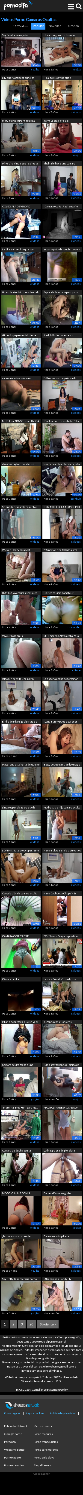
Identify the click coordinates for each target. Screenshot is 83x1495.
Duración (73, 26)
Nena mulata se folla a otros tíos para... (62, 851)
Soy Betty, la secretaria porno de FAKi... (19, 1279)
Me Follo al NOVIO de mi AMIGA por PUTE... (20, 421)
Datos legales (12, 1413)
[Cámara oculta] (21, 996)
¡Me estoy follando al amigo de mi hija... (61, 1065)
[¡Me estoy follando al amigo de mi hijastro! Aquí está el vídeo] (62, 1081)
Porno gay (10, 1441)
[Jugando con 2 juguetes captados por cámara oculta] (62, 1039)
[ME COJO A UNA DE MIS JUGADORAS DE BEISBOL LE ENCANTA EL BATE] (21, 1210)
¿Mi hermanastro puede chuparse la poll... (16, 1237)
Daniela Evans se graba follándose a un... (57, 1194)
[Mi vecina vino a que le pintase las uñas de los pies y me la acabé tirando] (21, 180)
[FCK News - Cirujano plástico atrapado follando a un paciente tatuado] (62, 953)
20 (31, 1324)
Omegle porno (13, 1434)
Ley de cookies (35, 1413)
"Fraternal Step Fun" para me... (20, 1107)
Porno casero (12, 1457)
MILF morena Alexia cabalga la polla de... (61, 636)
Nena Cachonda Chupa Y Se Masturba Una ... (60, 894)
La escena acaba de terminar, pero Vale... (61, 679)
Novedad (55, 26)
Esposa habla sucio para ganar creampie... (61, 293)
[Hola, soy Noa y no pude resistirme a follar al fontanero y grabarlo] (62, 95)
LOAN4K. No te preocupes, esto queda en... (20, 851)
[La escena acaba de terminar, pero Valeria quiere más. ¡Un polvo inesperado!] (62, 695)
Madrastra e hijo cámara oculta (62, 807)
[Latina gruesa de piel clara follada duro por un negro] (62, 1167)
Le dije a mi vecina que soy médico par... (18, 250)
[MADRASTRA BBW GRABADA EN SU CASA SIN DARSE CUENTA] (62, 1124)
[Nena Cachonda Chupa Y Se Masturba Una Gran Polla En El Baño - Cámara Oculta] (62, 910)
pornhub (76, 498)
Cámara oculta (10, 979)
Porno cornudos (14, 1465)
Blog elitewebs (43, 1465)
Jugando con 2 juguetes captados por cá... (58, 1022)
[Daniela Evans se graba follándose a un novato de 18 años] (62, 1210)
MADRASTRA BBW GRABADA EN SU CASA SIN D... (61, 1108)
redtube (76, 670)
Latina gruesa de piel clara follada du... (59, 1151)
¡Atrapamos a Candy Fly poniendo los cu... (57, 1279)
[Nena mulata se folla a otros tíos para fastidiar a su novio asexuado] (62, 867)
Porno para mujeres (46, 1449)
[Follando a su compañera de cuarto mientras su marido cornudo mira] (62, 395)
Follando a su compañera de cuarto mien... (60, 378)
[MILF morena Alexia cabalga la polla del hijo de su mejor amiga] (62, 653)
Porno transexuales (46, 1441)
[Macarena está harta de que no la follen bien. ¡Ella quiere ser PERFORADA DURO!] (21, 781)
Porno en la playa (44, 1457)
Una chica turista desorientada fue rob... (20, 293)
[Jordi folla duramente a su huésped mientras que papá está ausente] (62, 352)
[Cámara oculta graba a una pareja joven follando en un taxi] (21, 1081)
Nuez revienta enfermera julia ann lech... (62, 464)
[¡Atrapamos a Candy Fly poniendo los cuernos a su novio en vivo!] (62, 1296)
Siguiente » (48, 1324)
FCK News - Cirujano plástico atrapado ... (60, 937)
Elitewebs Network (15, 1426)
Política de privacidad (63, 1413)
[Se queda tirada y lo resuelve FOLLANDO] (21, 524)
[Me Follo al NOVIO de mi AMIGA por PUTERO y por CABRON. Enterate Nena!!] (21, 438)
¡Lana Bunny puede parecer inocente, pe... (60, 722)
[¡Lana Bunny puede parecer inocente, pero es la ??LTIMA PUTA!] (62, 738)
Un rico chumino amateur (59, 592)
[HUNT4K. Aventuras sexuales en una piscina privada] (21, 610)
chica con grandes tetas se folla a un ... (60, 35)
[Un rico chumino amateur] (62, 610)
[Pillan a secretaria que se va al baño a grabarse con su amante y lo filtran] (21, 1039)
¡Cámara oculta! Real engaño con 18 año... (61, 207)
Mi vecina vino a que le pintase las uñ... (20, 164)
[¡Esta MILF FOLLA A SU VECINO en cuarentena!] (62, 524)
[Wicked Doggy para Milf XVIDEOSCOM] (21, 567)
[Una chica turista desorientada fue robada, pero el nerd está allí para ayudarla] (21, 309)
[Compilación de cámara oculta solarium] (21, 910)
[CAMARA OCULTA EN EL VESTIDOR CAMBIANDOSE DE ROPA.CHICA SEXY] (21, 953)
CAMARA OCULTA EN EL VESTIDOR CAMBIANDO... (17, 937)
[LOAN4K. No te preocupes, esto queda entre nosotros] (21, 867)
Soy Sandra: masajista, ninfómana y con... (15, 35)
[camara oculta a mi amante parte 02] (21, 395)
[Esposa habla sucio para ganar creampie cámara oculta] (62, 309)
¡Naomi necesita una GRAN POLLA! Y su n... (18, 679)
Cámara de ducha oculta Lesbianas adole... (16, 1151)
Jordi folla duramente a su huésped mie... (59, 336)
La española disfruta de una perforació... (60, 979)
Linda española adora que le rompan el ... (19, 808)
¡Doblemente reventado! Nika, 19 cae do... (62, 421)
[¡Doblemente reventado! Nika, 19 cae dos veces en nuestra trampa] (62, 438)
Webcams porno (14, 1449)
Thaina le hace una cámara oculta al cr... (59, 164)
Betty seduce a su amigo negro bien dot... (62, 765)
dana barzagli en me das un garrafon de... (18, 464)
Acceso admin (41, 1473)
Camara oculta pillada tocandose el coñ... (56, 1237)
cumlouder (74, 627)
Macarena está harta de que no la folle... (20, 765)
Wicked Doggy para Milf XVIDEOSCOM (16, 550)
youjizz (35, 69)
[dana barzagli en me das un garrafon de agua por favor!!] (21, 481)
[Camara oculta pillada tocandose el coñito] (62, 1253)
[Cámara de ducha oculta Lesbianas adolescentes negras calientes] (21, 1167)
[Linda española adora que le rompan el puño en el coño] (21, 824)
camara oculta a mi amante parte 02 (17, 378)
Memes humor (43, 1426)
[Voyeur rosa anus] (21, 653)
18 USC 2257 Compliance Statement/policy (41, 1389)
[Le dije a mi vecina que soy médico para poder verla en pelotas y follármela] (21, 266)
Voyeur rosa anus (12, 635)
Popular (38, 26)
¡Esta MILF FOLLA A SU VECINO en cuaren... (62, 507)
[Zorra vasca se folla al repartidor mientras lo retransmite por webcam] (62, 137)
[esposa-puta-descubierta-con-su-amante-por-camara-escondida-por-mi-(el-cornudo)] (62, 266)
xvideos (34, 112)
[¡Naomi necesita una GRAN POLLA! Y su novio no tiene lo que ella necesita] (21, 695)
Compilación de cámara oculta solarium (19, 894)
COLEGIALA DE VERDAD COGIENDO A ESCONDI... (16, 207)
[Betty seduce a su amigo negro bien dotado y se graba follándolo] (62, 781)
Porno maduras (43, 1434)
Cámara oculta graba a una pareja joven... (17, 1065)
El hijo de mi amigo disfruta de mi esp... (19, 722)
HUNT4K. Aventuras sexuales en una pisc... (19, 593)
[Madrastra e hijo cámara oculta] (62, 824)
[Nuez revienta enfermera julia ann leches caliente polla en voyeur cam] (62, 481)
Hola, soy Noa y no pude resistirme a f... (57, 78)
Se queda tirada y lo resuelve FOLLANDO (19, 507)
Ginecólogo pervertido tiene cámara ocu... (19, 336)
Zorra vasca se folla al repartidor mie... (56, 121)
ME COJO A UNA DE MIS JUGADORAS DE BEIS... (16, 1194)
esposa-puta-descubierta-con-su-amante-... (62, 250)
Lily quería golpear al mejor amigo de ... (18, 78)
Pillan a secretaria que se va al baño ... (20, 1022)
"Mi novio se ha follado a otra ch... (60, 550)
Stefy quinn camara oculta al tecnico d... (19, 121)
